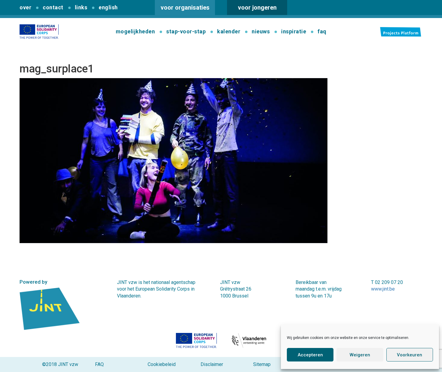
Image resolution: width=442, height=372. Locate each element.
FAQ (99, 364)
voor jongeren (257, 7)
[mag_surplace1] (173, 160)
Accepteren (310, 355)
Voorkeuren (409, 355)
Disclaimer (212, 364)
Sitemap (262, 364)
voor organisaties (185, 7)
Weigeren (360, 355)
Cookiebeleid (162, 364)
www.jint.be (383, 289)
